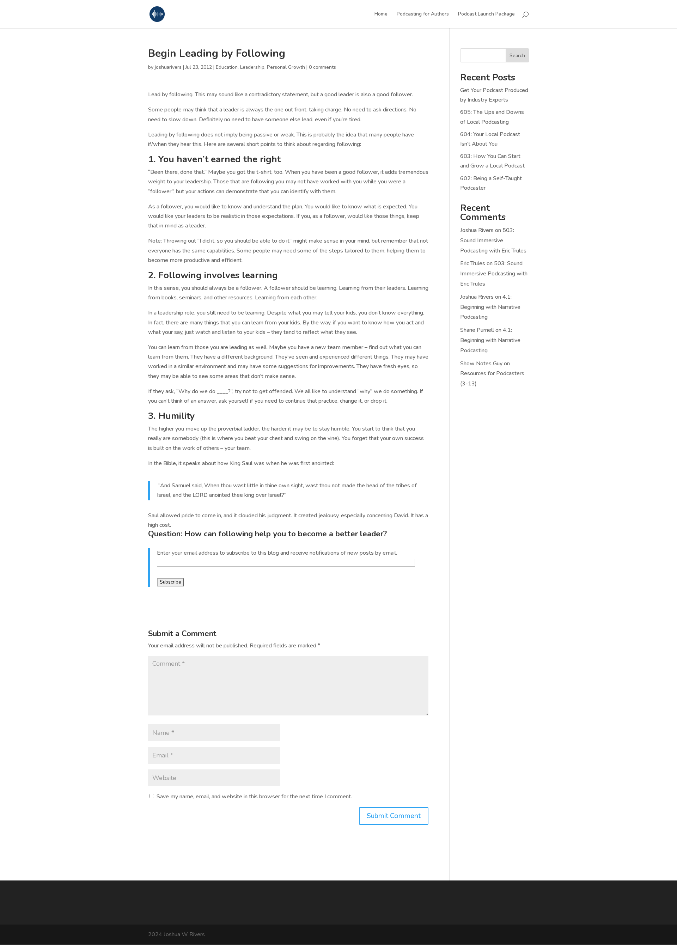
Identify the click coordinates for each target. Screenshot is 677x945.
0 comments (322, 67)
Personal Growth (286, 67)
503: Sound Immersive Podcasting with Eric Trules (493, 240)
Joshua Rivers (477, 230)
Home (381, 14)
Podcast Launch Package (486, 14)
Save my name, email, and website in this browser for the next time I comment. (254, 796)
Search (517, 55)
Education (227, 67)
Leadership (252, 67)
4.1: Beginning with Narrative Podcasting (490, 307)
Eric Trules (472, 263)
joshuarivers (168, 67)
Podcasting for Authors (423, 14)
